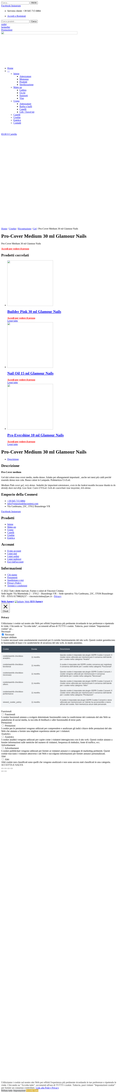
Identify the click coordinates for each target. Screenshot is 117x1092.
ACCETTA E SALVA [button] (12, 765)
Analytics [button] (5, 734)
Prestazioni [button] (6, 722)
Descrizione (13, 459)
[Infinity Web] (22, 601)
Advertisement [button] (8, 745)
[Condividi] (5, 768)
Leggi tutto (12, 320)
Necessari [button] (6, 631)
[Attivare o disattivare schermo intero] (8, 768)
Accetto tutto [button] (32, 1090)
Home (4, 228)
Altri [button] (3, 756)
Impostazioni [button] (19, 1090)
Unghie (12, 228)
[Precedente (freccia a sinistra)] (2, 771)
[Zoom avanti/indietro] (11, 768)
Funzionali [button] (6, 711)
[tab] (61, 459)
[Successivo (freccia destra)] (5, 771)
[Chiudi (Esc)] (2, 768)
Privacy (57, 596)
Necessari (9, 634)
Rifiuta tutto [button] (7, 1090)
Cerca (33, 21)
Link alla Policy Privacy (47, 1088)
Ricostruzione (24, 228)
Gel (35, 228)
